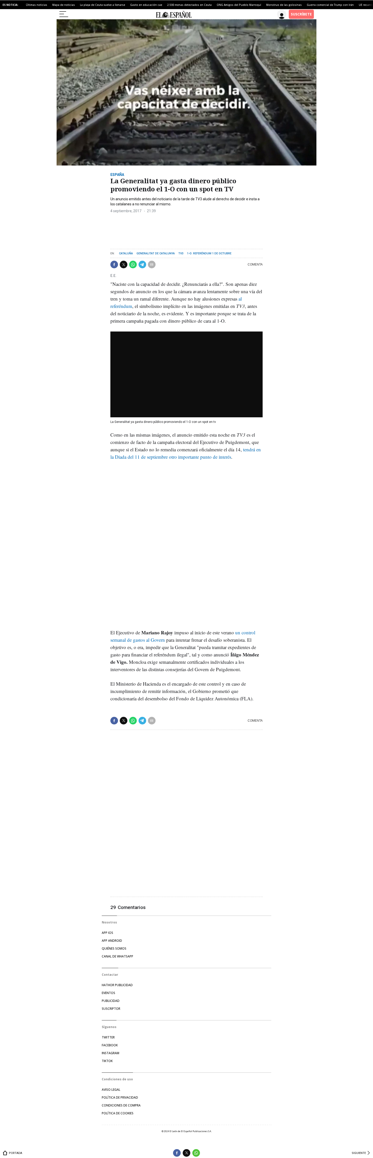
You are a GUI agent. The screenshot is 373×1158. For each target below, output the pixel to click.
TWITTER (108, 1037)
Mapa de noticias (63, 4)
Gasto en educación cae (146, 4)
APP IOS (107, 933)
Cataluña (126, 253)
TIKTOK (107, 1061)
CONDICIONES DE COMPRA (121, 1105)
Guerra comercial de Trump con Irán (330, 4)
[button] (114, 264)
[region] (148, 229)
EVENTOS (108, 993)
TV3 (180, 253)
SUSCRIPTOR (111, 1008)
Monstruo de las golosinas (284, 4)
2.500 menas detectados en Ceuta (189, 4)
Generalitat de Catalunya (156, 253)
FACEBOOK (110, 1045)
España (117, 175)
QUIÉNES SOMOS (114, 948)
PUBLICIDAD (111, 1001)
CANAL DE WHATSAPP (117, 956)
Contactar (110, 974)
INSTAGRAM (110, 1053)
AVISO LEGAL (111, 1089)
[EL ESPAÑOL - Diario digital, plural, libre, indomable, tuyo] (173, 14)
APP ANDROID (112, 940)
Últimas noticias (36, 4)
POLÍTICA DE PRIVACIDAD (120, 1097)
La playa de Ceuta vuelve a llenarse (102, 4)
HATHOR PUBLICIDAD (117, 985)
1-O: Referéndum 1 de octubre (209, 253)
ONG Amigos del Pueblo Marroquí (239, 4)
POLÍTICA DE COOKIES (117, 1113)
